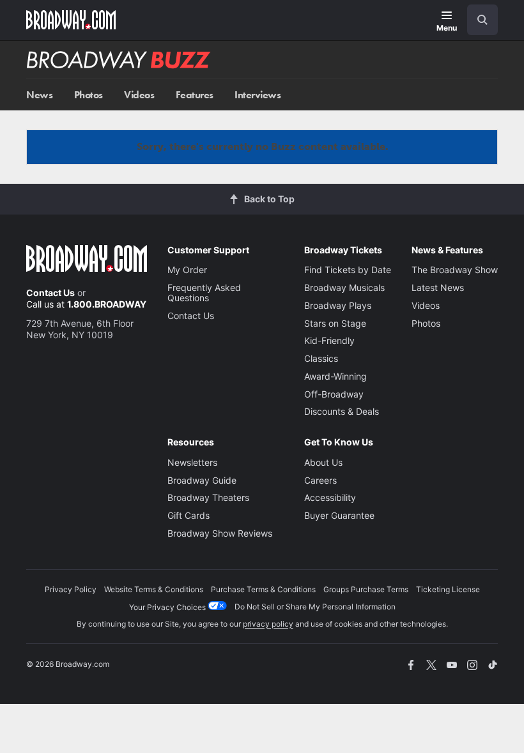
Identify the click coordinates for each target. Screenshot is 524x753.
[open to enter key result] (482, 19)
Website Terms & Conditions (153, 589)
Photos (88, 95)
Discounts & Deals (341, 411)
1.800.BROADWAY (106, 304)
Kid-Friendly (329, 340)
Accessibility (330, 497)
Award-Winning (335, 376)
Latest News (438, 287)
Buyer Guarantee (339, 515)
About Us (323, 462)
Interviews (258, 95)
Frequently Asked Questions (204, 292)
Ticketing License (448, 589)
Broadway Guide (201, 480)
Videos (139, 95)
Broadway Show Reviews (219, 533)
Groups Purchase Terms (365, 589)
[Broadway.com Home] (71, 19)
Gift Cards (188, 515)
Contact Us (50, 292)
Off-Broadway (334, 394)
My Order (187, 269)
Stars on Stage (335, 323)
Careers (320, 480)
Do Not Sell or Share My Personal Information (315, 606)
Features (194, 95)
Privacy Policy (70, 589)
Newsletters (192, 462)
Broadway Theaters (208, 497)
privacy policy (268, 624)
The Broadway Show (455, 269)
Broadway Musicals (344, 287)
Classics (321, 358)
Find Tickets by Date (347, 269)
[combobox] (477, 19)
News (39, 95)
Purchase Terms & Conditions (263, 589)
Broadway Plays (337, 305)
